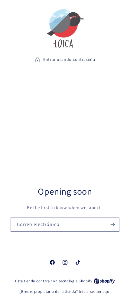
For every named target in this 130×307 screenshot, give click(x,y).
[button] (65, 59)
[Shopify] (104, 281)
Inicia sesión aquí (95, 291)
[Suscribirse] (112, 225)
